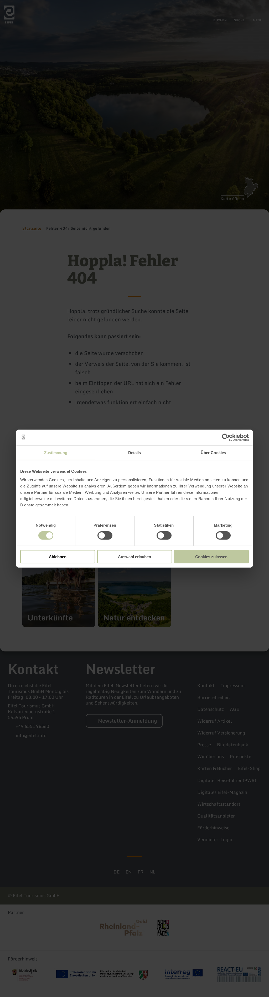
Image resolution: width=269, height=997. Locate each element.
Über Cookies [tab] (213, 452)
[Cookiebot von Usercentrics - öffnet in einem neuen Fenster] (226, 437)
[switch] (104, 535)
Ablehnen (57, 556)
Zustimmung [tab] (56, 452)
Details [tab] (134, 452)
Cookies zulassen (211, 556)
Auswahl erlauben (134, 556)
